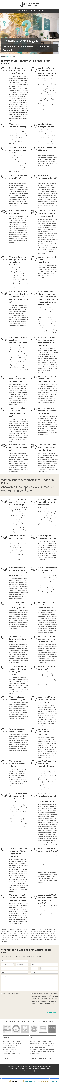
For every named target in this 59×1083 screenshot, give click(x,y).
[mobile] (56, 4)
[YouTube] (40, 11)
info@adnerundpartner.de (14, 1053)
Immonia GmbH (47, 1066)
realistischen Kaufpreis (46, 225)
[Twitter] (34, 11)
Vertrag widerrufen (44, 1068)
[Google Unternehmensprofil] (37, 11)
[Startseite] (29, 4)
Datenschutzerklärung (43, 993)
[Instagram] (43, 11)
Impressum (11, 1068)
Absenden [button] (53, 1012)
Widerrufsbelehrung (34, 1068)
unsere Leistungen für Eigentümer (47, 249)
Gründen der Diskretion (46, 199)
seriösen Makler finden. (47, 144)
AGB (16, 1068)
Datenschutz (21, 1068)
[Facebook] (31, 11)
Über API (9, 56)
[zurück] (5, 1028)
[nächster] (54, 1028)
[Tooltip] (57, 1078)
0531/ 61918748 (22, 11)
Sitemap (26, 1068)
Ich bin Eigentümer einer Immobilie (11, 993)
